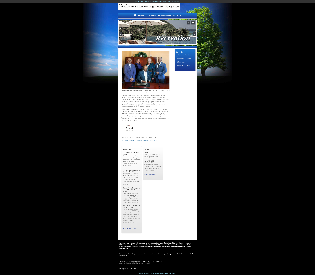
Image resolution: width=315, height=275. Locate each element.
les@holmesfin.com (183, 65)
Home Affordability (149, 161)
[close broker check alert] (196, 1)
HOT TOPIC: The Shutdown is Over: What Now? (131, 206)
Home (134, 15)
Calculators (147, 149)
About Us (141, 15)
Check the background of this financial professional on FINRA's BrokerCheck (156, 1)
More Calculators (150, 174)
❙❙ (193, 22)
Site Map (133, 268)
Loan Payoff (147, 152)
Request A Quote (164, 15)
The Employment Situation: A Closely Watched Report (131, 171)
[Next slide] (194, 34)
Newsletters (127, 149)
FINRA (131, 245)
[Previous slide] (120, 34)
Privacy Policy (123, 268)
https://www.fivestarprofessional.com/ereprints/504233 (139, 140)
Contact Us (177, 15)
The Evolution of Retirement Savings (131, 153)
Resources (151, 15)
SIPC (135, 245)
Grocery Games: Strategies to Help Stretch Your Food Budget (131, 189)
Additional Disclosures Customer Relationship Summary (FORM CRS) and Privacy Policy (155, 247)
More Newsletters (129, 228)
